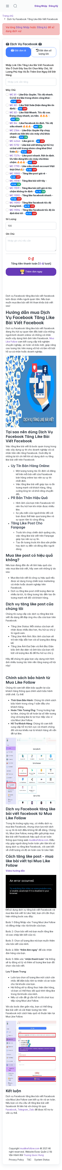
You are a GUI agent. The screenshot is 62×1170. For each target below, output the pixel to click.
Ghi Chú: (10, 233)
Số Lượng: (11, 219)
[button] (15, 5)
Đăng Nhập (22, 27)
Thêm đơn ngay (33, 271)
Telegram (23, 1109)
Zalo (31, 1109)
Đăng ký (42, 27)
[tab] (18, 52)
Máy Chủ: (11, 90)
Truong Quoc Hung (34, 1155)
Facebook (11, 1109)
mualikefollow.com (38, 840)
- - (31, 98)
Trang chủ (7, 15)
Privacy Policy (16, 1159)
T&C (29, 1159)
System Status (42, 1159)
